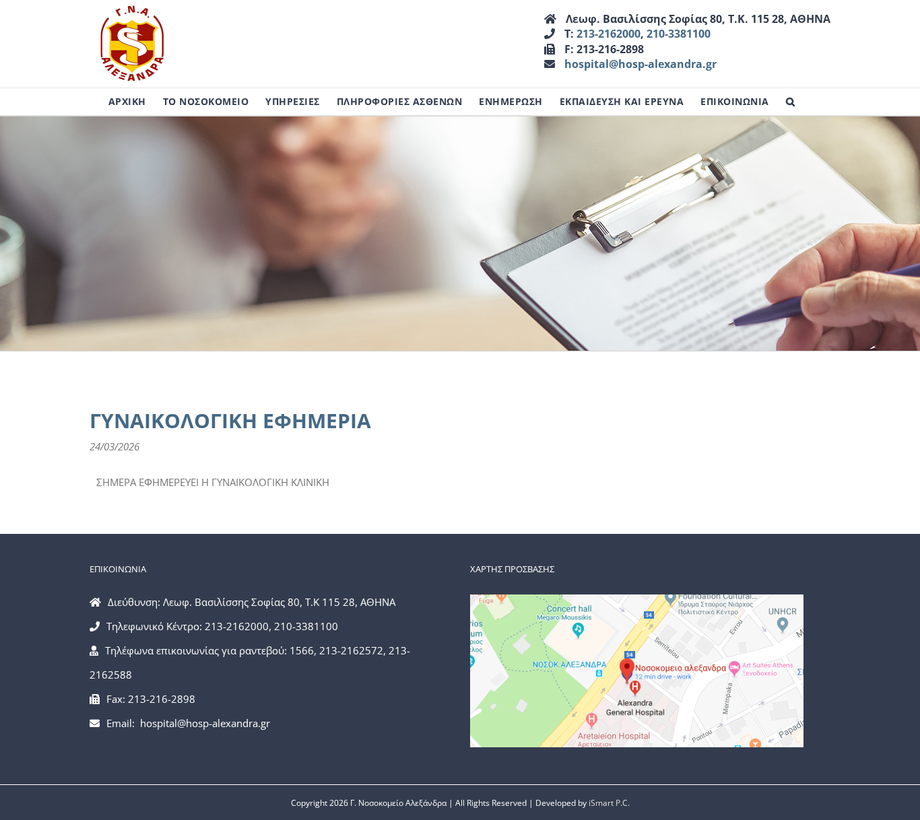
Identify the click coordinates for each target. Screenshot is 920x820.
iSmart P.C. (609, 803)
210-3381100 (679, 33)
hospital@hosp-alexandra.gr (640, 64)
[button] (790, 101)
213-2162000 (608, 33)
